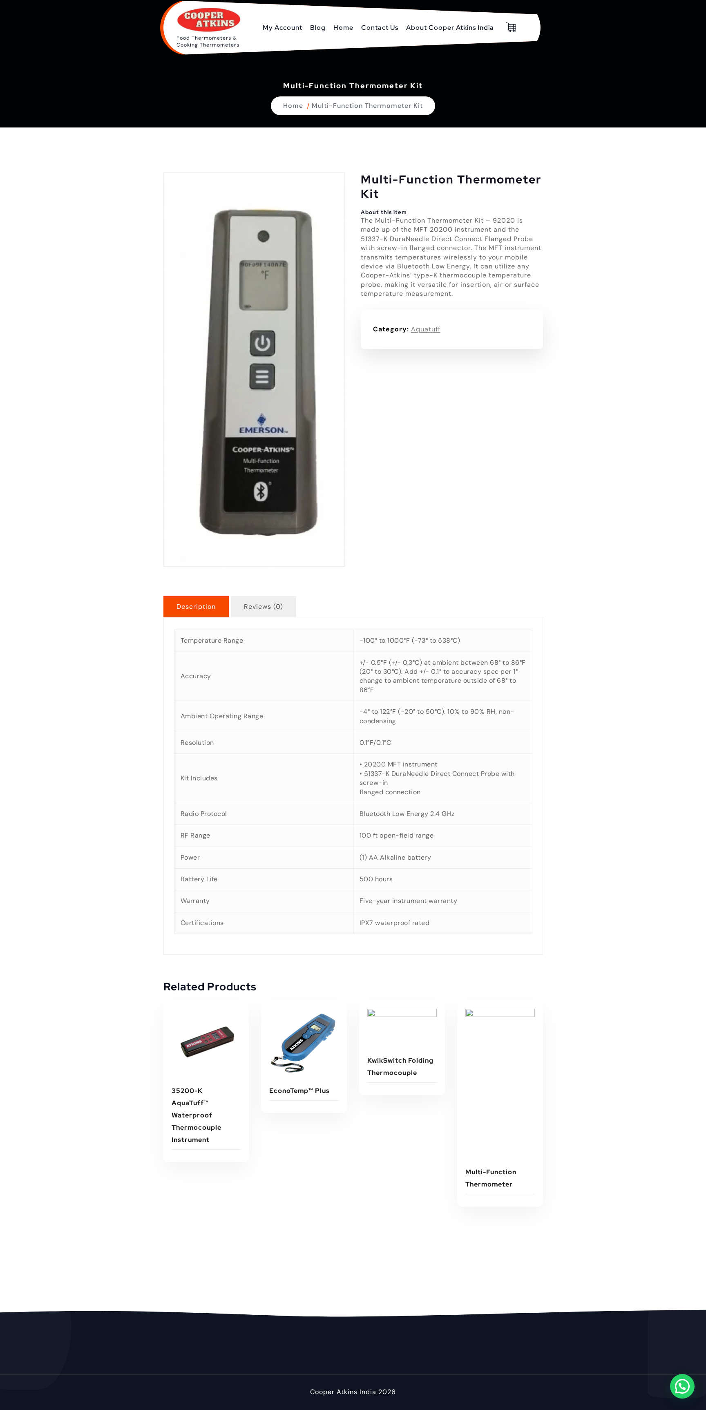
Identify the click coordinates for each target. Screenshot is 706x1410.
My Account (282, 27)
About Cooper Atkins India (450, 27)
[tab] (196, 606)
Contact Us (379, 27)
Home (343, 27)
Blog (318, 27)
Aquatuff (425, 329)
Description (196, 606)
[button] (682, 1386)
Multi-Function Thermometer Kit (367, 105)
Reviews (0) (263, 606)
